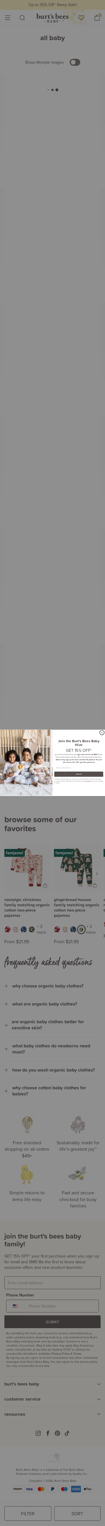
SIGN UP (79, 774)
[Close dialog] (102, 733)
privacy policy (87, 781)
